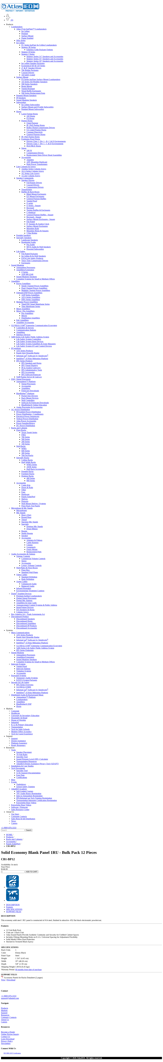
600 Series (25, 451)
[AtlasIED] (20, 11)
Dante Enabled (27, 38)
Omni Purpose (32, 123)
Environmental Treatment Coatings (30, 591)
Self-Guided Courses (24, 791)
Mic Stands (20, 513)
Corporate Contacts (19, 816)
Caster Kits (25, 485)
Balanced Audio (27, 586)
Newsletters (5, 1043)
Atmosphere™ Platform (26, 381)
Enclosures (25, 263)
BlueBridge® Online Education (34, 405)
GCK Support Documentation (28, 773)
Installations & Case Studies (22, 766)
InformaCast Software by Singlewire (32, 356)
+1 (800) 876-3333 (8, 828)
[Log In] (7, 16)
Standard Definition (29, 577)
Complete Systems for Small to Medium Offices (35, 279)
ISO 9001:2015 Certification (12, 1053)
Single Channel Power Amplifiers (34, 286)
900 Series (30, 481)
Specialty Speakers (23, 238)
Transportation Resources (26, 761)
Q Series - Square (33, 205)
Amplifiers (15, 281)
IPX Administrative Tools (31, 370)
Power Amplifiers (23, 283)
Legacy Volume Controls (31, 565)
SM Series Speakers (29, 84)
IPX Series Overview (24, 685)
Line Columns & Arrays (26, 166)
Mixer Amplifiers (23, 309)
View (3, 980)
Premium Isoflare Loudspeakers (29, 596)
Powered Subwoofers (35, 249)
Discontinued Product (20, 616)
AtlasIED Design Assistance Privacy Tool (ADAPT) (37, 764)
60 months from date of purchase (28, 969)
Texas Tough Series (29, 432)
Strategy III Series (28, 47)
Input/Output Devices (25, 607)
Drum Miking (32, 529)
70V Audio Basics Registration (28, 793)
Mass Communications (20, 633)
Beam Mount (26, 86)
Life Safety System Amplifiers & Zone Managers (36, 344)
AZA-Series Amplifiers (30, 297)
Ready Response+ (18, 745)
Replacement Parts (33, 552)
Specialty (25, 524)
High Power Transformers (36, 164)
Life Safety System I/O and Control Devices (34, 346)
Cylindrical (30, 212)
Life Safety (20, 251)
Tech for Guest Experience (22, 734)
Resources (5, 1015)
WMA (24, 448)
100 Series (25, 444)
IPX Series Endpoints (25, 650)
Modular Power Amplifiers (27, 302)
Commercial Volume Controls (33, 558)
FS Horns (30, 118)
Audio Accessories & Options (23, 554)
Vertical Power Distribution (27, 419)
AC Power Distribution (20, 409)
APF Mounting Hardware (36, 162)
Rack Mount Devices (29, 398)
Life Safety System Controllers (28, 339)
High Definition (27, 579)
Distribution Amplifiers (30, 318)
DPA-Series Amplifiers (30, 299)
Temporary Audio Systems (27, 678)
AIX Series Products (24, 350)
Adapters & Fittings (34, 540)
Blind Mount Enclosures (36, 194)
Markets (4, 1010)
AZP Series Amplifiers (30, 295)
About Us (5, 1020)
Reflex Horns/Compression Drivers (40, 128)
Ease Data (20, 775)
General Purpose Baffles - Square (39, 215)
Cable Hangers (32, 542)
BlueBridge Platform (25, 393)
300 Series (25, 453)
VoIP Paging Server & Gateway (29, 377)
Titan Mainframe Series (30, 306)
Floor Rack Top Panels (30, 506)
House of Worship (18, 720)
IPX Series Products (24, 361)
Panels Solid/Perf (28, 497)
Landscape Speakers (29, 240)
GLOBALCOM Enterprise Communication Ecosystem (34, 325)
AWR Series (31, 467)
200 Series (25, 442)
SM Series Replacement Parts (33, 93)
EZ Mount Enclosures (35, 196)
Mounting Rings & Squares (37, 231)
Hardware (25, 494)
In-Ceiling (25, 31)
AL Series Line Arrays (30, 173)
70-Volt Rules (21, 754)
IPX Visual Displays (29, 365)
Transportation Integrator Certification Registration (36, 800)
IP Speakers (21, 98)
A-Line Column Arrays (30, 176)
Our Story (15, 814)
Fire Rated (30, 222)
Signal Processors (28, 384)
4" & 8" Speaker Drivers (31, 68)
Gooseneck (31, 547)
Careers (14, 823)
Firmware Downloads (30, 391)
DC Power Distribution (25, 425)
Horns (18, 111)
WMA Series (31, 464)
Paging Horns (26, 121)
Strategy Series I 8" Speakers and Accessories (44, 61)
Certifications (21, 777)
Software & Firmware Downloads (35, 403)
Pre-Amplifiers (27, 313)
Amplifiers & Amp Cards (26, 603)
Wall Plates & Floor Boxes (27, 568)
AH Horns (30, 116)
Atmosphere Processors (25, 267)
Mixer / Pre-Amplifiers (25, 311)
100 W (29, 150)
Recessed (30, 208)
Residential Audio (28, 242)
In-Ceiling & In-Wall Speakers (33, 256)
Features (9, 907)
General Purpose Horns (35, 134)
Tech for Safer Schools (20, 729)
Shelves (24, 499)
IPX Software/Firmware (31, 375)
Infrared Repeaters (23, 588)
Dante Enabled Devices (21, 594)
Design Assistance (18, 741)
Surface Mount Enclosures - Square (40, 219)
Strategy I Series (28, 54)
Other (23, 490)
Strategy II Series (28, 52)
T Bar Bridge (31, 233)
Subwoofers (21, 102)
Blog (13, 780)
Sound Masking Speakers (26, 100)
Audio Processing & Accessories (29, 407)
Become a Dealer (8, 1032)
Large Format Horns (29, 114)
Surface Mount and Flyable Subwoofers (37, 107)
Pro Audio (30, 244)
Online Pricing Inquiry (10, 1034)
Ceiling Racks (27, 460)
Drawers (24, 501)
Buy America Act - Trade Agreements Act (28, 614)
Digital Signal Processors (26, 598)
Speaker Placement (24, 752)
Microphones (21, 510)
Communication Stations (26, 330)
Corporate (15, 711)
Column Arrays (22, 612)
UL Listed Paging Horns (36, 130)
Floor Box (25, 570)
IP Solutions (16, 348)
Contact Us (5, 1037)
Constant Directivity (34, 132)
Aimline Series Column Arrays (33, 169)
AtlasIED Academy (19, 789)
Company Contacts (8, 1017)
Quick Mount (31, 549)
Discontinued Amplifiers (26, 623)
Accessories (26, 157)
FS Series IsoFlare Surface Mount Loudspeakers (40, 79)
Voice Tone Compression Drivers (34, 261)
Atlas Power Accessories (26, 421)
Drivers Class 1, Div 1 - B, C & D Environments (46, 141)
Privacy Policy (7, 1041)
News (13, 821)
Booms (24, 531)
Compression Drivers (35, 153)
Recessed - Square (33, 217)
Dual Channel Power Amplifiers (34, 288)
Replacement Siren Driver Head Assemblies (44, 155)
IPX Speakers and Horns (31, 363)
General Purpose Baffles (36, 199)
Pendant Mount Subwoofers (32, 109)
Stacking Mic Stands (29, 522)
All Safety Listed (28, 75)
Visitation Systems (23, 671)
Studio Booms (27, 533)
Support (14, 738)
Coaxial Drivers (27, 72)
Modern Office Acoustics (21, 732)
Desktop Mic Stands (34, 526)
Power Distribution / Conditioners (29, 414)
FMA (23, 435)
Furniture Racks (27, 474)
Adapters (30, 160)
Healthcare (15, 713)
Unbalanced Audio (29, 584)
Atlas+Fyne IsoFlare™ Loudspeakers (31, 29)
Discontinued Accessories (26, 628)
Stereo (23, 561)
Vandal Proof (31, 201)
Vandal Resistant (28, 89)
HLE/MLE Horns (33, 146)
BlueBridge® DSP (23, 704)
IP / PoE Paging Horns (35, 125)
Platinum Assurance (19, 743)
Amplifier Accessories (25, 322)
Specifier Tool (22, 757)
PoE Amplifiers (22, 320)
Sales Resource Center (20, 809)
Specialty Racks (22, 458)
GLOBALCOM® (23, 687)
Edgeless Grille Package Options (39, 50)
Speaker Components (24, 178)
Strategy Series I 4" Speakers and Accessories (44, 56)
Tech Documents (18, 768)
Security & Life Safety (20, 682)
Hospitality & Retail (19, 718)
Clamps (29, 545)
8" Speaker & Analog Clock (37, 224)
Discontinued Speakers (25, 619)
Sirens (23, 148)
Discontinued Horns (24, 621)
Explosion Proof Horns (30, 139)
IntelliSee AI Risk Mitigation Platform (32, 358)
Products (4, 1008)
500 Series (25, 439)
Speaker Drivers (27, 180)
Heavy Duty (26, 515)
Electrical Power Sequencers (27, 416)
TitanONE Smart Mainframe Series (35, 304)
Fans (23, 492)
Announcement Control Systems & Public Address (36, 605)
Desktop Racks (27, 476)
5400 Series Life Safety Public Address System (30, 337)
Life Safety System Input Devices (29, 341)
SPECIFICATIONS (14, 909)
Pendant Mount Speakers (26, 95)
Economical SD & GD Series (33, 66)
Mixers (24, 316)
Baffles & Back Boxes (30, 192)
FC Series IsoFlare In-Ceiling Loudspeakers (39, 45)
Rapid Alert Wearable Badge (27, 353)
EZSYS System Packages (26, 680)
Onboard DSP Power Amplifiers (29, 293)
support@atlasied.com (10, 998)
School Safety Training (25, 787)
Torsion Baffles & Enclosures (38, 210)
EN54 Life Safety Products (32, 258)
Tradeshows (21, 784)
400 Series (30, 478)
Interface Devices (23, 334)
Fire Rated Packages (29, 254)
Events (14, 782)
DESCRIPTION (13, 905)
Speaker (24, 536)
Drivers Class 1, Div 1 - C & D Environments (44, 144)
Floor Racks (21, 430)
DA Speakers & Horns (25, 610)
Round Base (26, 517)
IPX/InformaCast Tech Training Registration (34, 798)
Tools (13, 750)
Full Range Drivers (34, 183)
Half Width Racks (28, 462)
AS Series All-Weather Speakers (34, 82)
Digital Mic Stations (24, 600)
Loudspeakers (16, 27)
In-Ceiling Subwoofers (30, 105)
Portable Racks (27, 471)
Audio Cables (21, 581)
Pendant (24, 33)
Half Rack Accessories (35, 469)
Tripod (24, 520)
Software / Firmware (19, 807)
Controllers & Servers (25, 328)
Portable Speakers (23, 235)
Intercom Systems (18, 664)
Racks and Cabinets (19, 428)
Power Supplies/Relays (25, 423)
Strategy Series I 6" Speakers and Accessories (44, 59)
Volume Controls (23, 556)
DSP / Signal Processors (21, 379)
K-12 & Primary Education (22, 725)
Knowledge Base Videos (26, 803)
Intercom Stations (23, 669)
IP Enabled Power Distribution (28, 412)
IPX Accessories (28, 372)
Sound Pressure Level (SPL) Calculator (32, 759)
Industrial (15, 722)
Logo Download (7, 1039)
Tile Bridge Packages (29, 70)
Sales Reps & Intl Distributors (23, 819)
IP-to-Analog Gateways (30, 368)
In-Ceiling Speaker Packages (33, 63)
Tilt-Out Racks (27, 455)
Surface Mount (27, 36)
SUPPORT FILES (13, 912)
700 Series (25, 437)
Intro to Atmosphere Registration (29, 796)
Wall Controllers (28, 400)
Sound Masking (17, 265)
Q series (29, 203)
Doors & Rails (27, 487)
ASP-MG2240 (27, 274)
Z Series (24, 272)
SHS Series (20, 40)
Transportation (17, 727)
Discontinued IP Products (26, 626)
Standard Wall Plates (29, 572)
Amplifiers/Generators (25, 270)
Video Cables (21, 575)
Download (11, 980)
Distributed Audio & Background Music (27, 695)
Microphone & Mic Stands (22, 508)
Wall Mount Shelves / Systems (33, 503)
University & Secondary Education (25, 715)
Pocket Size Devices (29, 396)
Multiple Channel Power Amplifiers (35, 290)
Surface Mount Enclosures (37, 226)
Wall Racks (20, 446)
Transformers (26, 189)
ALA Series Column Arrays (32, 171)
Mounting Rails (32, 228)
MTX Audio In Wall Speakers (38, 247)
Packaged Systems (18, 675)
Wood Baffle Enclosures (31, 91)
